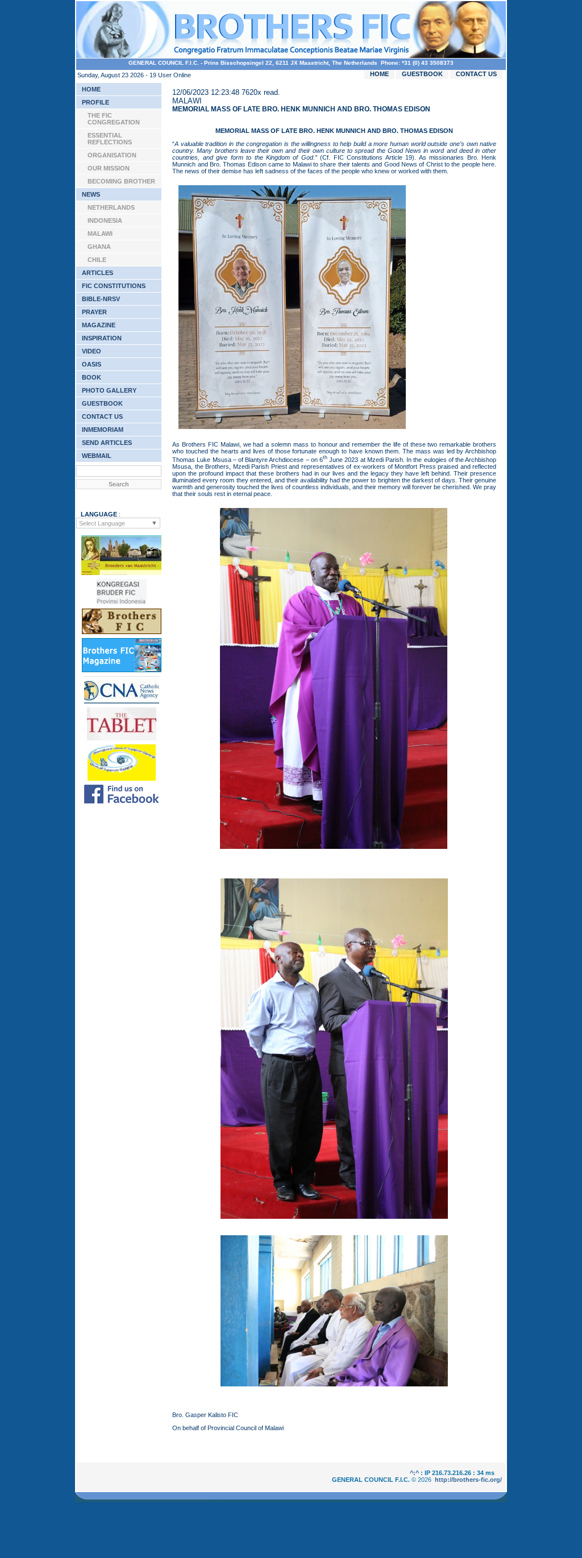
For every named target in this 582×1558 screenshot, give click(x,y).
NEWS (91, 194)
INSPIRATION (102, 338)
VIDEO (91, 351)
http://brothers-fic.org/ (468, 1479)
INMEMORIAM (102, 429)
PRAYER (94, 312)
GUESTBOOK (422, 73)
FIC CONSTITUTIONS (114, 285)
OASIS (91, 364)
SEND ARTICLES (107, 442)
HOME (379, 73)
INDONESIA (105, 220)
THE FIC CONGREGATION (114, 119)
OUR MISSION (109, 168)
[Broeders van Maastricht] (121, 572)
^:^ (414, 1472)
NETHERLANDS (111, 207)
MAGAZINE (98, 325)
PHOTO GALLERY (109, 390)
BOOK (91, 377)
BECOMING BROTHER (121, 181)
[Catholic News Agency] (121, 701)
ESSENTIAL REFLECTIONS (110, 138)
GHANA (99, 246)
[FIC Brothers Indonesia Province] (121, 602)
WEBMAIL (96, 455)
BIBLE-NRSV (101, 298)
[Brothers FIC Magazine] (121, 669)
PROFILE (95, 102)
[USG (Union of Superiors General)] (122, 778)
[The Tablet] (121, 738)
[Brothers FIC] (121, 631)
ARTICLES (97, 272)
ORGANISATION (112, 155)
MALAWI (100, 233)
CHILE (97, 259)
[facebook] (121, 801)
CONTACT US (476, 73)
